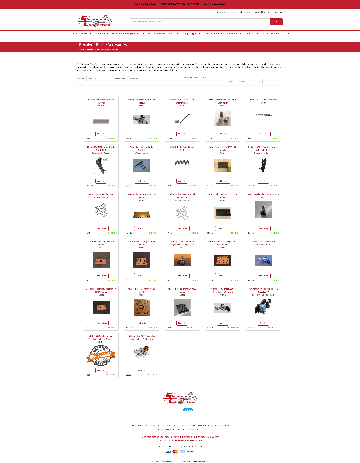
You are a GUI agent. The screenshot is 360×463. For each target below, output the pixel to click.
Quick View (101, 119)
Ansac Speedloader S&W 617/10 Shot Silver (222, 101)
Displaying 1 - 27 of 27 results (196, 77)
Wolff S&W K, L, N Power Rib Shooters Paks (182, 101)
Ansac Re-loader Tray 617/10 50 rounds (141, 290)
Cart (163, 446)
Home (81, 49)
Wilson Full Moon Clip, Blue (101, 194)
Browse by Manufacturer (275, 33)
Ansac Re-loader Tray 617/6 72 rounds (142, 243)
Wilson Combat (141, 153)
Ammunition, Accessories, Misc (241, 33)
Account (246, 12)
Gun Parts (100, 33)
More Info (101, 134)
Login (256, 12)
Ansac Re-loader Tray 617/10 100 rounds (223, 196)
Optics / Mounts (212, 33)
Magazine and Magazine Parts (127, 33)
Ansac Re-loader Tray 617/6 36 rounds (101, 243)
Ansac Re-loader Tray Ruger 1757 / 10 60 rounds (223, 243)
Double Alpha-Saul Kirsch (263, 295)
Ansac (222, 106)
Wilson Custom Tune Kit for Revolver (142, 148)
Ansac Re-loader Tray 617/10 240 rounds (142, 196)
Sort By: (81, 78)
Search (276, 21)
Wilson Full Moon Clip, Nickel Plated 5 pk (182, 196)
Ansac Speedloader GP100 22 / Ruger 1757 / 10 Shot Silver (182, 243)
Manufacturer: (120, 78)
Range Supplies (190, 33)
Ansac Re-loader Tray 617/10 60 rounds (222, 148)
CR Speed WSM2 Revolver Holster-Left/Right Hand (263, 148)
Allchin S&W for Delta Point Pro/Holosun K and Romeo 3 (101, 337)
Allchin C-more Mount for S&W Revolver (101, 101)
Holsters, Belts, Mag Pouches (162, 33)
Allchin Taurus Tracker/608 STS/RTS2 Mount (263, 243)
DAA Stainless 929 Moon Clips (142, 336)
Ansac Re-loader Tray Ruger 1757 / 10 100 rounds (101, 290)
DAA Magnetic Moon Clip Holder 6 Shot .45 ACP (263, 290)
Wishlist (268, 12)
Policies (221, 12)
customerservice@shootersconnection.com (211, 425)
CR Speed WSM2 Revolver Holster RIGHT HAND (101, 148)
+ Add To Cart (222, 134)
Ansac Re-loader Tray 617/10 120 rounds (182, 290)
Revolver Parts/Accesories (107, 49)
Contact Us (232, 12)
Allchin (101, 106)
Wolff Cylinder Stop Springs (182, 147)
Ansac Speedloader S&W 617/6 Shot (263, 194)
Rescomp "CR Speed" (101, 153)
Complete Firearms (80, 33)
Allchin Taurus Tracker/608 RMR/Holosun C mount (223, 290)
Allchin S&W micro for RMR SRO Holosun (141, 101)
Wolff (182, 106)
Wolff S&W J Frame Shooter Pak (263, 99)
